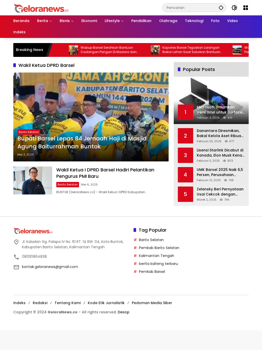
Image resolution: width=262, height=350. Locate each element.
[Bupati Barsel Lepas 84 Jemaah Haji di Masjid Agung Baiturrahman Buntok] (91, 117)
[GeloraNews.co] (42, 8)
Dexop (123, 312)
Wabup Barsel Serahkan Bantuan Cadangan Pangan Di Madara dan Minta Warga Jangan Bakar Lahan (99, 50)
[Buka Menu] (246, 8)
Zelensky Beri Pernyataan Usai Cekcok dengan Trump (220, 192)
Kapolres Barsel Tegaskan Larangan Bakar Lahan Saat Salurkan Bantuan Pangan (182, 50)
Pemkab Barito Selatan (159, 247)
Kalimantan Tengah (156, 255)
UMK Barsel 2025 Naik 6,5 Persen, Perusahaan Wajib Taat (220, 172)
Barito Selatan (29, 132)
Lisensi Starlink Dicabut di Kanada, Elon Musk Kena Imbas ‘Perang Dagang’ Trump (220, 153)
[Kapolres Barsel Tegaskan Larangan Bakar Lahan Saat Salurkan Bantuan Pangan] (145, 50)
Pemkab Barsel (152, 271)
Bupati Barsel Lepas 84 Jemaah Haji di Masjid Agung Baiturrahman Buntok (82, 142)
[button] (221, 7)
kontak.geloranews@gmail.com (50, 266)
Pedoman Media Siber (152, 302)
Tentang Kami (67, 302)
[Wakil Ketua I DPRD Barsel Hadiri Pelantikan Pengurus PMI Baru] (32, 181)
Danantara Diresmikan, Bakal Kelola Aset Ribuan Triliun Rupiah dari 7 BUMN (220, 133)
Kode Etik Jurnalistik (106, 302)
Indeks (19, 302)
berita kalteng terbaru (158, 263)
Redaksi (40, 302)
